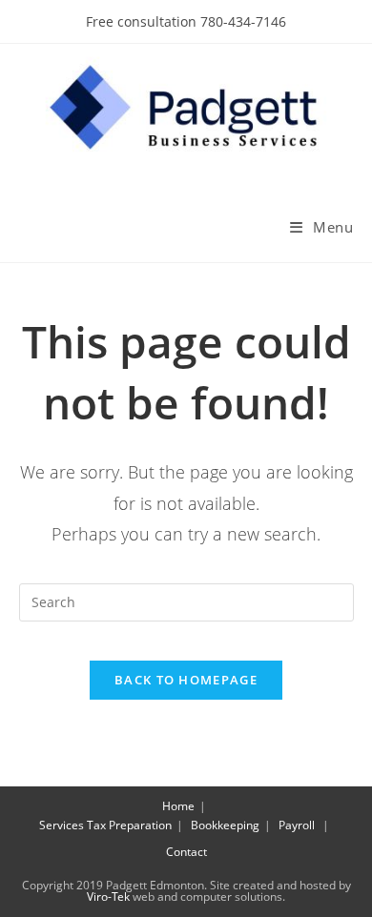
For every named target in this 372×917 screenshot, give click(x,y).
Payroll (297, 825)
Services (61, 825)
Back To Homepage (186, 679)
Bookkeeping (225, 825)
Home (178, 806)
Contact (186, 852)
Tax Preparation (129, 825)
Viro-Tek (108, 896)
